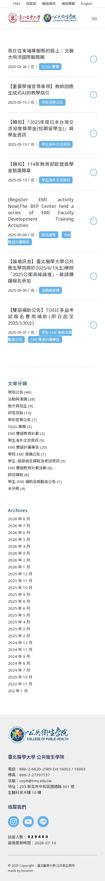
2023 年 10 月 (20, 676)
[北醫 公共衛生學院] (43, 18)
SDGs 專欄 (50, 66)
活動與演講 (50, 290)
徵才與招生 (17, 405)
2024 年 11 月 (20, 649)
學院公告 (15, 392)
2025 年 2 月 (19, 635)
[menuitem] (16, 3)
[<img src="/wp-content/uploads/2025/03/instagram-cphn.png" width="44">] (13, 822)
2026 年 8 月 (19, 518)
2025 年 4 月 (19, 621)
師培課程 (49, 234)
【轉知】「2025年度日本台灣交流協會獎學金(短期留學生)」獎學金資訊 (41, 128)
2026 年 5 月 (19, 539)
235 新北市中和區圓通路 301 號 (46, 786)
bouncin (27, 871)
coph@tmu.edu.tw (35, 780)
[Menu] (94, 18)
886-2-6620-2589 (35, 768)
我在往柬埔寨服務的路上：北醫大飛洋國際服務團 (41, 54)
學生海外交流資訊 (56, 144)
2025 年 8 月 (19, 601)
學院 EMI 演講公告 (24, 454)
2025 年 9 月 (19, 594)
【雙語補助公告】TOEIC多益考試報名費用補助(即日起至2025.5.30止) (41, 316)
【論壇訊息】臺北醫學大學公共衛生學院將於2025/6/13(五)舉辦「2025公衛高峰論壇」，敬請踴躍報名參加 (41, 271)
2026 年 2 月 (19, 560)
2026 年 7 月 (19, 525)
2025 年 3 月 (19, 628)
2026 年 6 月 (19, 532)
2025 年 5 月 (19, 615)
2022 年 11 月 (20, 683)
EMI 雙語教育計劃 (23, 433)
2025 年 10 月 (20, 587)
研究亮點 (15, 412)
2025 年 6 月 (19, 608)
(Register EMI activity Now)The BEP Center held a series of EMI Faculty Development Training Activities (41, 212)
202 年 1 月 (18, 690)
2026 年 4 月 (19, 546)
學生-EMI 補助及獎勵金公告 (32, 481)
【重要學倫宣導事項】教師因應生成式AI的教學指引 (41, 89)
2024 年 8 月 (19, 663)
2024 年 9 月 (19, 656)
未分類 (13, 488)
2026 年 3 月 (19, 553)
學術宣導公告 (52, 102)
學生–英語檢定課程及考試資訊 (34, 460)
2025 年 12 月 (20, 573)
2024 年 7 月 (19, 670)
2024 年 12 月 (20, 642)
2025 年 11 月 (20, 580)
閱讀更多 (93, 59)
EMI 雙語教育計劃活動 (27, 467)
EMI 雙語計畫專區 (45, 339)
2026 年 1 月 (19, 566)
